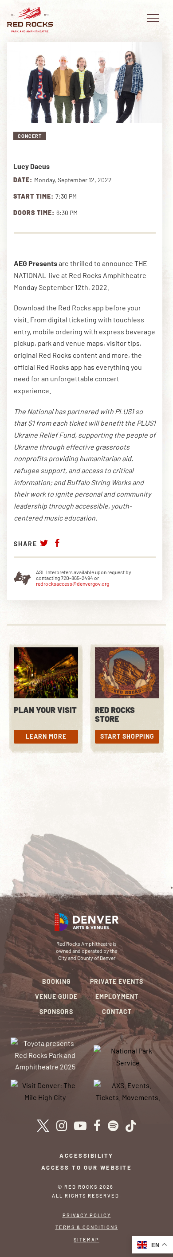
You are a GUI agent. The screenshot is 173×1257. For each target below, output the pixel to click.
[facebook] (97, 1126)
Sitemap (86, 1239)
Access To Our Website (86, 1167)
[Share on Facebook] (57, 543)
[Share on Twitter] (44, 543)
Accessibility (86, 1155)
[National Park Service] (128, 1056)
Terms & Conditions (86, 1227)
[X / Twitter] (43, 1126)
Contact (117, 1011)
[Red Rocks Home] (30, 19)
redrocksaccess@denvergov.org (72, 583)
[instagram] (61, 1126)
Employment (116, 996)
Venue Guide (56, 996)
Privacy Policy (87, 1215)
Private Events (116, 981)
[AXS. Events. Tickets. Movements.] (128, 1090)
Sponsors (56, 1011)
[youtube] (80, 1126)
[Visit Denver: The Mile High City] (45, 1090)
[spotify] (113, 1126)
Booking (56, 981)
